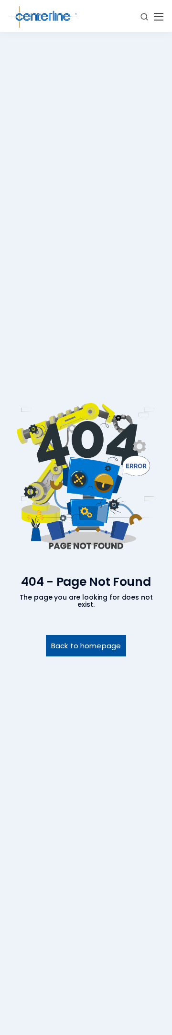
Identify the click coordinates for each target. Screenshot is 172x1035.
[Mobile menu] (158, 16)
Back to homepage (86, 646)
